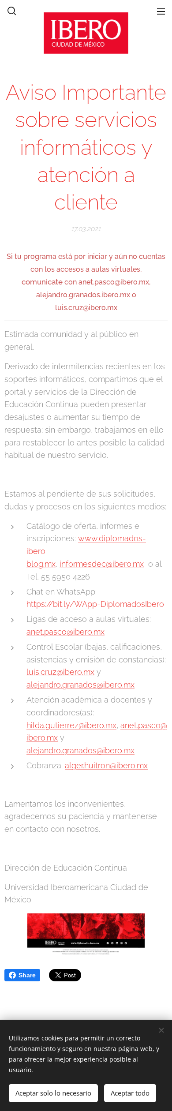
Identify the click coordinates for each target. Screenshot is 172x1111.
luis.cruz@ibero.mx (60, 672)
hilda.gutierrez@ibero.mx (71, 725)
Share (27, 975)
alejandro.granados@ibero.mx (80, 684)
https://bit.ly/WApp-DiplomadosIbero (95, 604)
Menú (161, 11)
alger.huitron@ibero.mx (106, 765)
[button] (11, 11)
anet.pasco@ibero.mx (65, 631)
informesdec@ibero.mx (102, 564)
